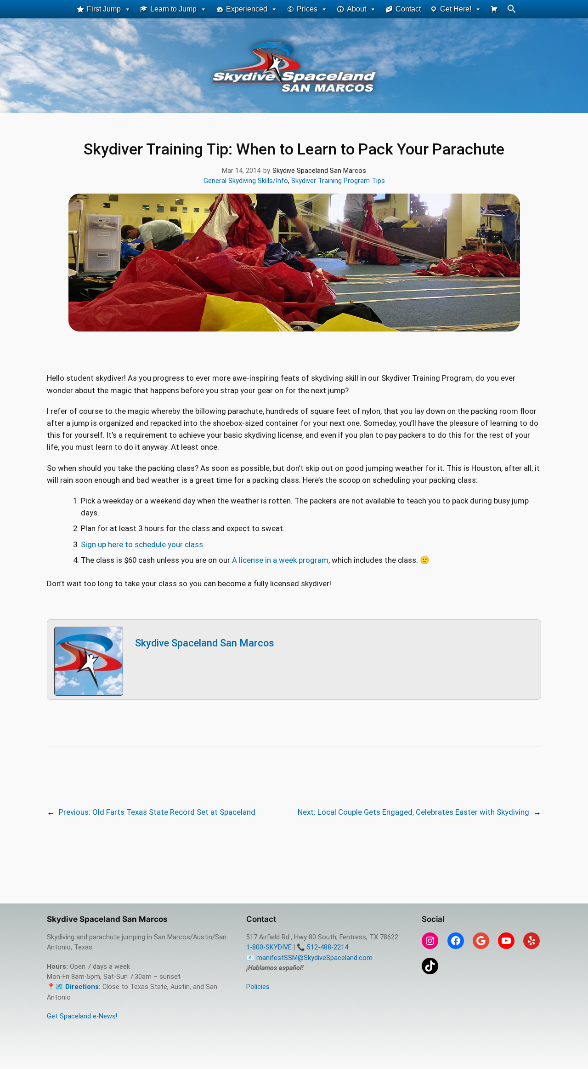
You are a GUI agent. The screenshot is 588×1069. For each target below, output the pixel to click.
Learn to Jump (173, 9)
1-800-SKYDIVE (269, 947)
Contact (408, 9)
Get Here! (455, 9)
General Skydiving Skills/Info (246, 181)
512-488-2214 (327, 947)
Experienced (246, 9)
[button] (511, 10)
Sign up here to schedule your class (142, 544)
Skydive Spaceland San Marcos (204, 643)
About (356, 9)
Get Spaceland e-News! (82, 1016)
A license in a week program (280, 560)
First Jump (104, 9)
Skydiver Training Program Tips (338, 181)
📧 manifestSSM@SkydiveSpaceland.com (309, 958)
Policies (258, 987)
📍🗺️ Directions (73, 987)
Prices (307, 9)
